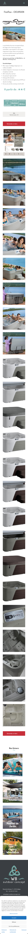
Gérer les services (14, 913)
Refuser (14, 922)
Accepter (14, 918)
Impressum (24, 929)
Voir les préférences (14, 926)
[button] (25, 898)
